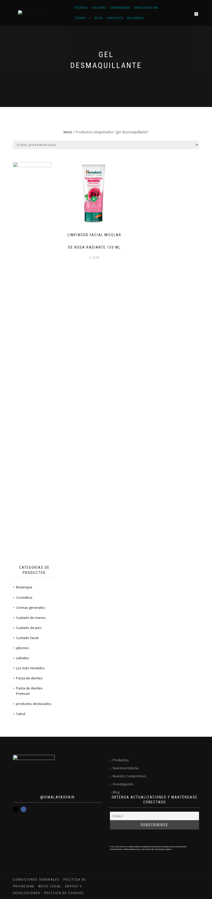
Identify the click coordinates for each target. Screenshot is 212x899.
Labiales (22, 658)
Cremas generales (30, 607)
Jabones (22, 648)
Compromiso (120, 8)
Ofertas (81, 8)
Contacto (115, 18)
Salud (20, 713)
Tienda (80, 18)
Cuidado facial (27, 637)
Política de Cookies (64, 893)
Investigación (146, 8)
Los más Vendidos (30, 668)
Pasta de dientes (29, 678)
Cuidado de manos (31, 617)
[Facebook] (23, 809)
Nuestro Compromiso (129, 776)
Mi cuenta (135, 18)
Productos (121, 760)
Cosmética (24, 597)
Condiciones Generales (36, 879)
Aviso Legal (49, 886)
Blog (99, 18)
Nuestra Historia (125, 768)
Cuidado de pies (29, 627)
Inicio (67, 131)
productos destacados (33, 703)
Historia (99, 8)
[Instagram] (16, 809)
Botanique (24, 587)
